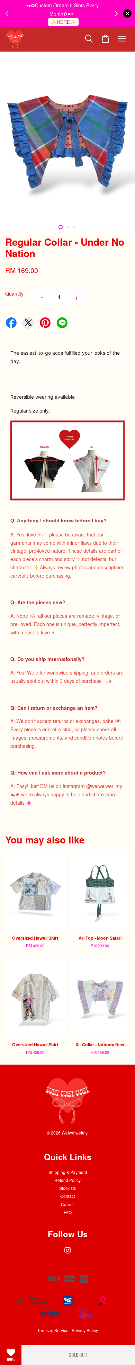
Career (67, 1204)
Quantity (14, 293)
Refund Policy (67, 1180)
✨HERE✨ (63, 21)
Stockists (67, 1188)
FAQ (68, 1212)
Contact (67, 1196)
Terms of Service (53, 1330)
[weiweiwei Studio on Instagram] (67, 1253)
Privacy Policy (85, 1330)
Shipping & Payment (67, 1172)
